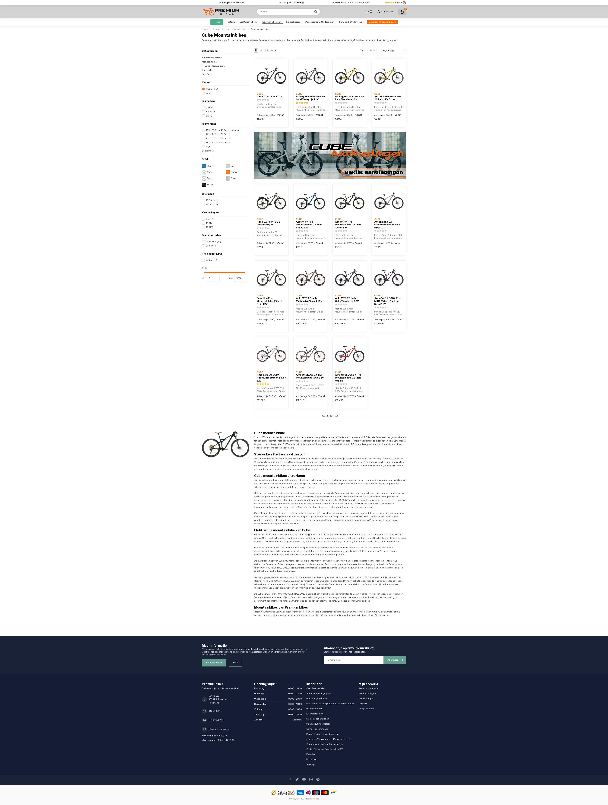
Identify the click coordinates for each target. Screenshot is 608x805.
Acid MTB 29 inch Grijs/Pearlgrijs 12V (347, 300)
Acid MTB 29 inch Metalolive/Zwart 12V (309, 300)
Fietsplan (311, 754)
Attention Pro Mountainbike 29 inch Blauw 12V (309, 224)
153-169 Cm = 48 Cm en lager (222, 130)
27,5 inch (212, 200)
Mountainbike (240, 29)
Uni (209, 116)
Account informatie (368, 688)
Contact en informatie (317, 728)
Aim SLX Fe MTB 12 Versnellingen (268, 223)
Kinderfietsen (293, 21)
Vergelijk (363, 703)
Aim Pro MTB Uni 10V (269, 96)
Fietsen (231, 21)
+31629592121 (216, 720)
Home (217, 21)
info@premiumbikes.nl (220, 729)
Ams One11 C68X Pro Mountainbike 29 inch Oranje (348, 377)
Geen (210, 219)
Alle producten (366, 708)
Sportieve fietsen (271, 21)
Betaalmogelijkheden (317, 698)
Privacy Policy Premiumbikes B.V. (322, 734)
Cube (208, 93)
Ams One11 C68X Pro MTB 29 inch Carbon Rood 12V (387, 301)
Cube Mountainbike (260, 29)
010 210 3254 (215, 711)
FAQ (235, 662)
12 (209, 227)
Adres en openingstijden (318, 693)
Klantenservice (214, 662)
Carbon (211, 246)
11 (209, 223)
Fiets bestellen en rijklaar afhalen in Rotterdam (330, 703)
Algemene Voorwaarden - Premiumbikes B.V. (328, 739)
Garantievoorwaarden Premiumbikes (324, 744)
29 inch (212, 204)
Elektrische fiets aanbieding (382, 21)
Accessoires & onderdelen (319, 21)
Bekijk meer (207, 150)
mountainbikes (359, 615)
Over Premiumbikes (316, 688)
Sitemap (310, 764)
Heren (210, 111)
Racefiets (206, 74)
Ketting (212, 260)
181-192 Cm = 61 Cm (218, 142)
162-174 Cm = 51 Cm (218, 134)
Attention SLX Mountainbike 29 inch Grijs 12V (387, 224)
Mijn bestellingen (367, 693)
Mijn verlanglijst (366, 698)
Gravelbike (207, 70)
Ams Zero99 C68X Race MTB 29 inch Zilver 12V (271, 377)
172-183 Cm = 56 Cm (218, 138)
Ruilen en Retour (314, 708)
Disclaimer (311, 759)
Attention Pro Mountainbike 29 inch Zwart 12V (348, 224)
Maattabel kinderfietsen (318, 723)
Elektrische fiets (248, 21)
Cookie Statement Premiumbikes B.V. (324, 749)
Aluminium (213, 241)
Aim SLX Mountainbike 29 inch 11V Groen (388, 98)
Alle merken (212, 89)
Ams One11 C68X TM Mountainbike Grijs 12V (310, 376)
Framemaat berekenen (317, 718)
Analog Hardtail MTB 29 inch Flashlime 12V (349, 98)
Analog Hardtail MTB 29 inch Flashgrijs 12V (310, 98)
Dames (211, 107)
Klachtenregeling (314, 713)
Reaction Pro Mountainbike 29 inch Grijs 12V (269, 301)
